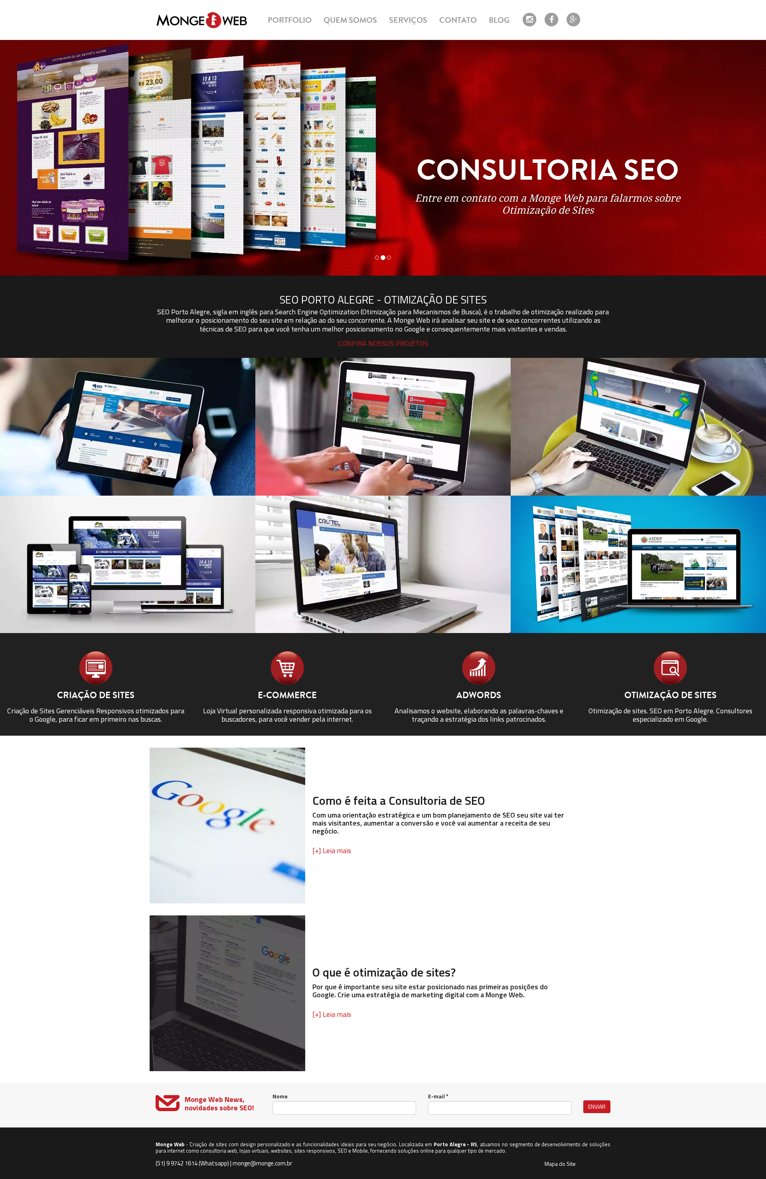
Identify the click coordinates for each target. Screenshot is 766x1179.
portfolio (290, 20)
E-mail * (438, 1096)
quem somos (350, 20)
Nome (280, 1096)
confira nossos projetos (383, 343)
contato (458, 20)
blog (499, 20)
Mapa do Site (560, 1163)
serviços (408, 20)
